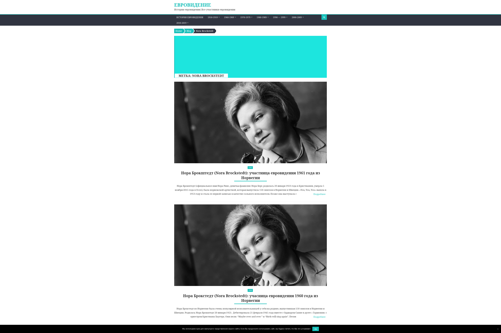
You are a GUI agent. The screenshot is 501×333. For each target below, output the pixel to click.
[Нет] (497, 329)
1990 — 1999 (279, 17)
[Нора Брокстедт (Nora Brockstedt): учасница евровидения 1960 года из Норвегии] (250, 245)
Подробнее (319, 194)
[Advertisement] (249, 54)
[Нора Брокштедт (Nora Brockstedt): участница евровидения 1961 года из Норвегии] (250, 122)
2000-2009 (297, 17)
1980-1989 (262, 17)
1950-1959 (213, 17)
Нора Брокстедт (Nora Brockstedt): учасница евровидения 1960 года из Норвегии (250, 298)
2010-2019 (181, 22)
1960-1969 (229, 17)
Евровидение (192, 5)
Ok (315, 329)
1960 (250, 290)
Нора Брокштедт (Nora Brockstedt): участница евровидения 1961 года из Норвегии (250, 175)
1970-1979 (245, 17)
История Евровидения (189, 17)
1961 (250, 167)
